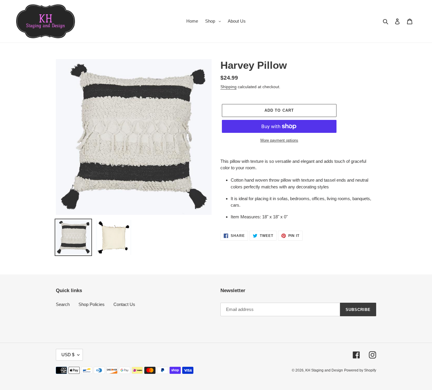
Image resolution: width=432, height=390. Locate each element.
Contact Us (124, 304)
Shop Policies (91, 304)
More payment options (279, 140)
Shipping (228, 86)
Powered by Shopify (360, 370)
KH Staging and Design (324, 370)
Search (63, 304)
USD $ (67, 354)
